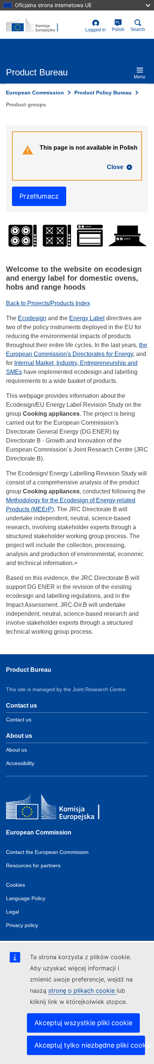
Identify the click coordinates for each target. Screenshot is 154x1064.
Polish (118, 26)
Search (137, 29)
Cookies (15, 885)
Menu (139, 76)
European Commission (35, 93)
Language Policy (25, 898)
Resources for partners (33, 865)
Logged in (95, 29)
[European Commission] (60, 808)
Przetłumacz (39, 196)
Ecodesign (32, 318)
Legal (12, 912)
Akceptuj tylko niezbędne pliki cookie (89, 1045)
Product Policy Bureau (103, 93)
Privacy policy (22, 925)
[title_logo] (44, 25)
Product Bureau (28, 670)
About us (16, 750)
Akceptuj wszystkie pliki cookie (83, 1023)
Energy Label (87, 318)
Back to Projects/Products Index (48, 303)
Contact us (18, 720)
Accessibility (20, 763)
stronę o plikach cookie (82, 990)
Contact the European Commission (47, 852)
